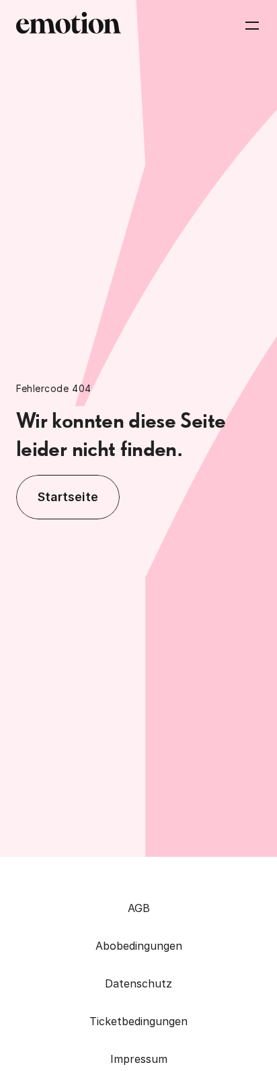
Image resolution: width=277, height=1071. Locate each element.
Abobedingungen (138, 945)
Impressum (138, 1059)
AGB (139, 908)
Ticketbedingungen (138, 1021)
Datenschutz (138, 983)
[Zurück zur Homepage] (68, 25)
